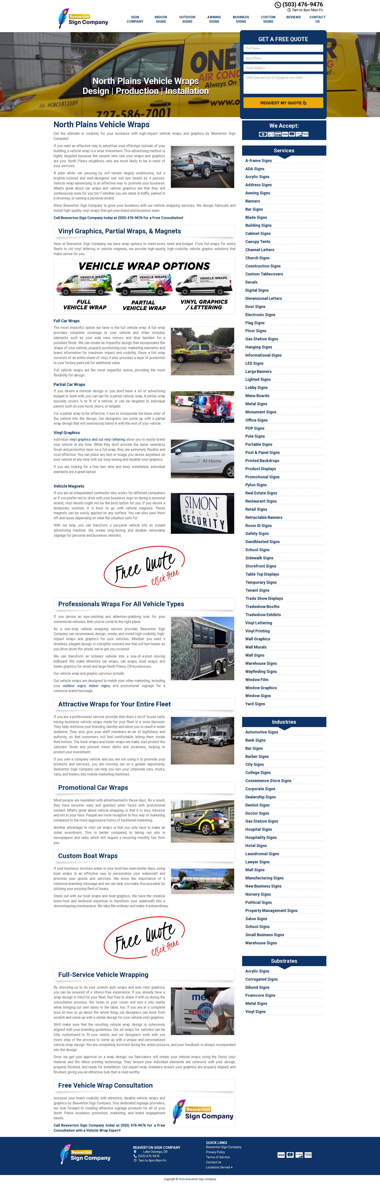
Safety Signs (257, 533)
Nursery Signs (258, 894)
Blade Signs (256, 217)
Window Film (257, 679)
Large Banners (258, 371)
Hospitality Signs (261, 837)
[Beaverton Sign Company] (85, 1154)
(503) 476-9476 (302, 4)
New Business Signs (263, 886)
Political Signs (258, 902)
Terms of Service (218, 1157)
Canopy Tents (257, 241)
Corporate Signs (260, 788)
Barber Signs (257, 756)
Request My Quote (281, 103)
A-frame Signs (258, 160)
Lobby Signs (256, 387)
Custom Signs (268, 19)
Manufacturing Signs (264, 878)
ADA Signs (254, 168)
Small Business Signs (264, 934)
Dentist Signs (257, 805)
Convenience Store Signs (268, 780)
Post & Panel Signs (262, 452)
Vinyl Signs (255, 1011)
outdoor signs (74, 686)
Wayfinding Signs (261, 671)
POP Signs (254, 428)
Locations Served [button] (218, 1167)
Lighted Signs (258, 379)
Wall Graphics (257, 639)
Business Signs (241, 19)
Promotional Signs (262, 477)
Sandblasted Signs (262, 541)
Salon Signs (256, 918)
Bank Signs (255, 740)
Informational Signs (263, 355)
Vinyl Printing (257, 631)
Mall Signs (255, 869)
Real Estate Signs (261, 493)
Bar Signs (254, 209)
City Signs (254, 764)
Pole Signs (255, 436)
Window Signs (258, 695)
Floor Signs (255, 330)
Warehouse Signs (261, 663)
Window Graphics (261, 687)
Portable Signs (258, 444)
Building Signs (258, 225)
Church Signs (257, 258)
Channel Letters (259, 249)
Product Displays (260, 468)
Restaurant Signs (261, 501)
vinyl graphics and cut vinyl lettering (97, 439)
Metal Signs (256, 403)
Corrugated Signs (261, 979)
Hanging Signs (258, 347)
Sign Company (135, 19)
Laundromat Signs (262, 853)
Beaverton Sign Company (223, 1147)
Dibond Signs (257, 987)
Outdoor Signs (187, 19)
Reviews (293, 17)
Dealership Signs (260, 797)
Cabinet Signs (258, 233)
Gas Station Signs (261, 339)
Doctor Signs (257, 813)
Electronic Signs (260, 314)
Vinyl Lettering (258, 623)
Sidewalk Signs (259, 558)
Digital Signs (257, 290)
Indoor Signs (161, 19)
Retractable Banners (263, 517)
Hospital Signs (258, 829)
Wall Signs (254, 655)
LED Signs (254, 363)
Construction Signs (263, 266)
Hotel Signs (256, 845)
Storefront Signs (260, 566)
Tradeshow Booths (262, 606)
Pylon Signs (256, 485)
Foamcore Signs (260, 995)
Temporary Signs (261, 582)
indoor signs (99, 686)
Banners (252, 201)
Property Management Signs (271, 910)
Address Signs (258, 184)
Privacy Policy (215, 1152)
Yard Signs (255, 704)
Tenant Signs (257, 590)
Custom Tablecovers (264, 274)
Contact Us (317, 19)
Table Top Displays (262, 574)
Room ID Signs (258, 525)
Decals (251, 282)
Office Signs (256, 420)
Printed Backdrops (262, 460)
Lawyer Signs (257, 862)
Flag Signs (255, 322)
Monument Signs (260, 412)
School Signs (257, 549)
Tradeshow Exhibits (263, 614)
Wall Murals (256, 647)
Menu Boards (257, 395)
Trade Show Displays (264, 598)
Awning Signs (214, 19)
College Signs (258, 772)
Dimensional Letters (263, 298)
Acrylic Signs (257, 176)
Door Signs (255, 306)
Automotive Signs (261, 732)
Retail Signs (256, 509)
